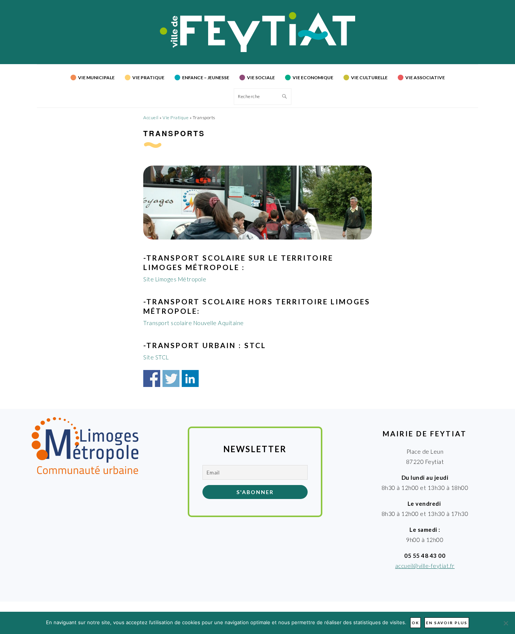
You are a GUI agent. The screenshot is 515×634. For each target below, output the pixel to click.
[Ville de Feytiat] (258, 49)
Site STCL (156, 357)
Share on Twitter (170, 378)
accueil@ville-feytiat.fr (425, 565)
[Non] (505, 623)
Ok (415, 622)
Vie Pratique (175, 117)
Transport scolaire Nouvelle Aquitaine (193, 322)
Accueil (151, 117)
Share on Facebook (151, 378)
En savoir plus (446, 622)
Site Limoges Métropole (174, 279)
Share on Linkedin (190, 378)
